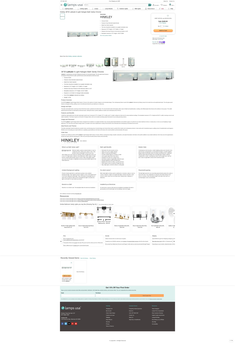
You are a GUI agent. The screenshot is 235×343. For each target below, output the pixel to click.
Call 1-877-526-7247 (133, 313)
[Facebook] (62, 323)
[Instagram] (69, 323)
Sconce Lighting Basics (83, 201)
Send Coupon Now (147, 295)
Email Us (131, 310)
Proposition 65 (78, 193)
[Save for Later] (168, 16)
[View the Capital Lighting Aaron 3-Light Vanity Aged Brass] (86, 215)
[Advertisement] (95, 335)
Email (62, 292)
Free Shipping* (114, 1)
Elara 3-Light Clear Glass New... (140, 225)
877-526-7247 (64, 1)
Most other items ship (156, 241)
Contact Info (64, 317)
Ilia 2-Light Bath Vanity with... (158, 225)
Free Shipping (163, 23)
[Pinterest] (72, 323)
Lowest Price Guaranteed (158, 310)
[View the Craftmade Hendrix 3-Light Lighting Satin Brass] (68, 215)
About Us (166, 1)
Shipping (108, 317)
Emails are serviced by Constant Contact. (156, 298)
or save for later (163, 36)
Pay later (154, 42)
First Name (98, 292)
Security (108, 321)
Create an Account (110, 315)
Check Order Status (110, 313)
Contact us (75, 245)
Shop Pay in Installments (134, 319)
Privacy (107, 324)
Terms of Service (110, 326)
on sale (75, 242)
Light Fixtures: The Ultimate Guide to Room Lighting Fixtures (91, 200)
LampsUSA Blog (155, 317)
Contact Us (171, 1)
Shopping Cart (109, 308)
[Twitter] (66, 323)
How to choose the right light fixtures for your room (88, 198)
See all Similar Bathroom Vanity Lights (106, 204)
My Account (108, 310)
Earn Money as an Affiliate (158, 319)
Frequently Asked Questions (135, 308)
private (124, 241)
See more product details (106, 35)
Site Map (154, 321)
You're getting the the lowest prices (70, 240)
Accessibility (155, 324)
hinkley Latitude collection (75, 56)
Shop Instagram (155, 308)
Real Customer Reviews (157, 313)
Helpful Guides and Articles (158, 315)
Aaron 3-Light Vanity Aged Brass (86, 225)
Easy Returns (109, 319)
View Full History (84, 258)
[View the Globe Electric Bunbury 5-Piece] (104, 213)
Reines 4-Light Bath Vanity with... (122, 225)
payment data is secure (133, 241)
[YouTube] (76, 323)
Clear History (93, 258)
